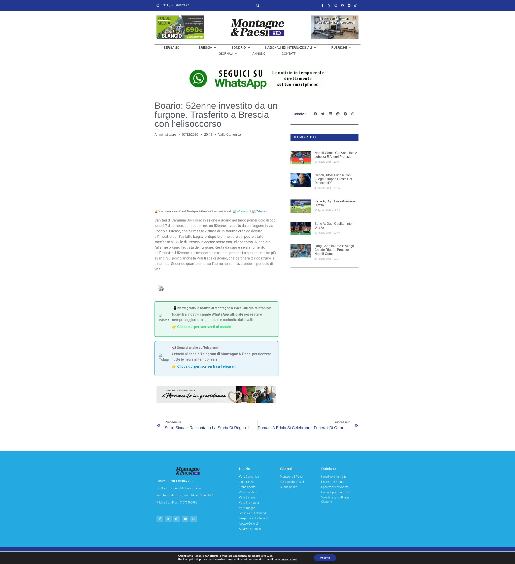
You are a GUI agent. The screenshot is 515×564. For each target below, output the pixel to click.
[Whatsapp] (355, 5)
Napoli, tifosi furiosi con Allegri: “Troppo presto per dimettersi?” (333, 179)
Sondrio (239, 47)
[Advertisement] (216, 175)
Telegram (261, 211)
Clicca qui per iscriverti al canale (204, 327)
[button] (257, 5)
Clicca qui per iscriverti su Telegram (206, 366)
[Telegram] (349, 5)
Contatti (289, 53)
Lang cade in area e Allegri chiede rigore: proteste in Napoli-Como (334, 249)
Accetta (325, 558)
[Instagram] (336, 5)
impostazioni (289, 559)
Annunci (259, 53)
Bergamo (171, 47)
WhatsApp (242, 211)
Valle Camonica (229, 134)
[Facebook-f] (322, 5)
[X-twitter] (329, 5)
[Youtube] (342, 5)
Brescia (205, 47)
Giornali (226, 53)
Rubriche (339, 47)
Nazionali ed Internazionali (288, 47)
